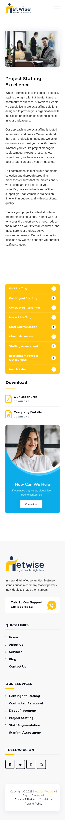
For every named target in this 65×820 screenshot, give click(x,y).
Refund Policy (33, 803)
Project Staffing (20, 317)
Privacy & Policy (25, 799)
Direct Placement (21, 336)
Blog (12, 659)
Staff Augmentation (23, 327)
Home (13, 637)
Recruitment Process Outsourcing (23, 357)
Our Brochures (26, 399)
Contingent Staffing (23, 298)
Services (15, 652)
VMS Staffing (18, 288)
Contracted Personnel (24, 307)
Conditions (45, 799)
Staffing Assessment (23, 346)
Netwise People (43, 791)
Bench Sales (17, 369)
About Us (16, 644)
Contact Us (17, 666)
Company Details (28, 414)
